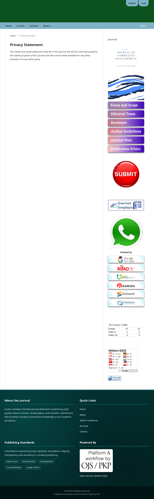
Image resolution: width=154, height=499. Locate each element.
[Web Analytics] (126, 378)
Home (8, 25)
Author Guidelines (89, 420)
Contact (83, 431)
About (46, 25)
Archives (33, 25)
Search (142, 25)
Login (143, 3)
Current (20, 25)
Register (132, 3)
